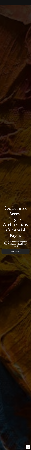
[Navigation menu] (28, 2)
